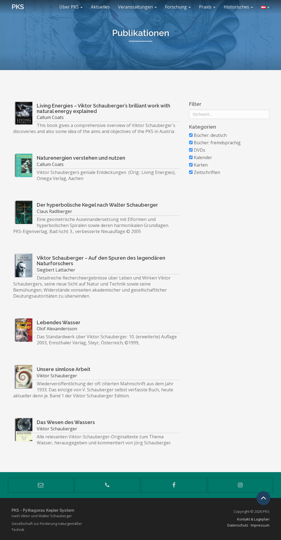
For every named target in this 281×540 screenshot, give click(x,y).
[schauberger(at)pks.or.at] (40, 485)
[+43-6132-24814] (107, 485)
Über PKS (69, 7)
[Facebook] (173, 485)
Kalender (202, 157)
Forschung (176, 7)
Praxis (206, 7)
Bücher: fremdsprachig (217, 143)
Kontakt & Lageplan (253, 519)
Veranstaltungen (136, 7)
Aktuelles (100, 7)
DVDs (199, 150)
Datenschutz (237, 525)
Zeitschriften (206, 172)
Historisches (237, 7)
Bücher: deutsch (210, 135)
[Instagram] (240, 485)
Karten (200, 165)
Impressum (260, 525)
